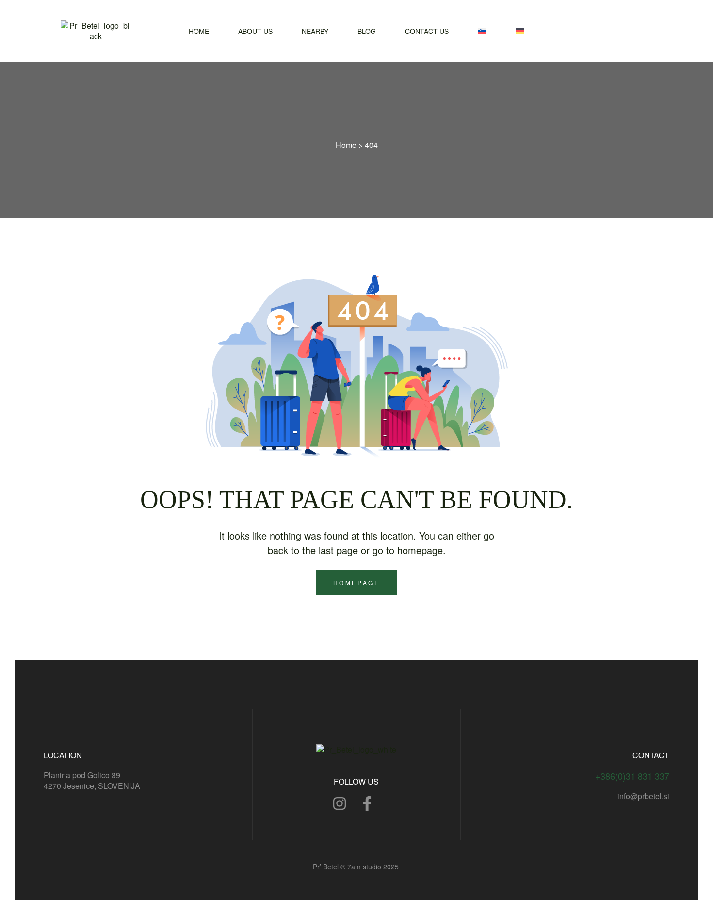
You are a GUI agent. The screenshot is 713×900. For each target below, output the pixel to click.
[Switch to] (482, 31)
